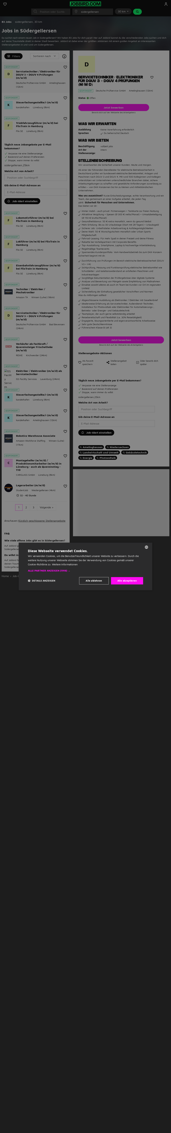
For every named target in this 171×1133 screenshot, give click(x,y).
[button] (85, 570)
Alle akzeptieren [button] (127, 580)
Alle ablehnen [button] (94, 580)
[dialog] (85, 566)
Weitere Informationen (65, 564)
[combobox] (146, 547)
